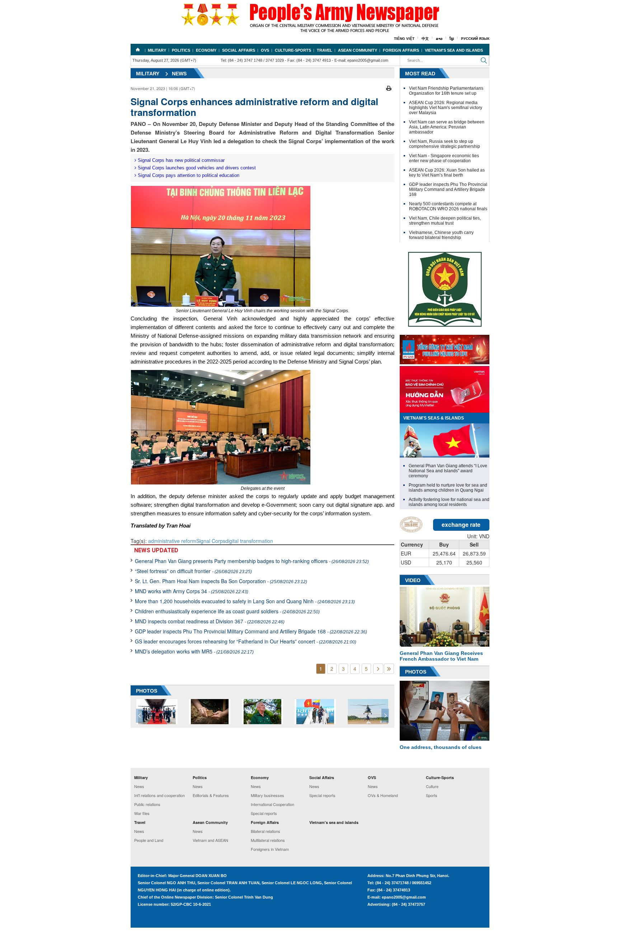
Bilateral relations (265, 831)
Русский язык (475, 39)
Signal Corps (210, 540)
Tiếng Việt (404, 39)
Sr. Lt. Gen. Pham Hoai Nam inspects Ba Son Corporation (221, 581)
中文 (425, 39)
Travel (324, 50)
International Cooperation (272, 804)
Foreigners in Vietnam (270, 849)
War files (142, 813)
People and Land (148, 840)
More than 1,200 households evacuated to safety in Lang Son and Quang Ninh (245, 601)
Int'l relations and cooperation (159, 795)
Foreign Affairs (401, 50)
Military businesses (267, 795)
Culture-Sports (293, 50)
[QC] (444, 347)
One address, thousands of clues (441, 747)
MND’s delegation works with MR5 (194, 651)
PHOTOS (146, 691)
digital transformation (249, 540)
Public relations (147, 804)
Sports (431, 795)
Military (157, 50)
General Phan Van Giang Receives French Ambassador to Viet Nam (441, 656)
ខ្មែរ (452, 39)
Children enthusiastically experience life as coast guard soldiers (227, 611)
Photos (415, 672)
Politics (181, 50)
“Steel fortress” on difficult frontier (193, 571)
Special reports (264, 813)
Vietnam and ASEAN (210, 840)
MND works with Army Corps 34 (191, 591)
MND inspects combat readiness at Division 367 (210, 621)
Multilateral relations (268, 840)
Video (413, 580)
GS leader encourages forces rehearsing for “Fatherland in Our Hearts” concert (245, 641)
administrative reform (172, 540)
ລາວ (439, 39)
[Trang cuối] (389, 669)
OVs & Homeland (383, 795)
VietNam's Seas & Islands (433, 418)
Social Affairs (238, 50)
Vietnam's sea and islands (454, 50)
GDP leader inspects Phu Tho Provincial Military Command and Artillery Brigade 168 (251, 631)
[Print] (388, 87)
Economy (206, 50)
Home (137, 49)
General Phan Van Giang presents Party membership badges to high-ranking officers (252, 560)
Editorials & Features (211, 795)
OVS (265, 50)
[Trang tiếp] (378, 669)
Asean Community (357, 50)
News (179, 73)
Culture (432, 786)
